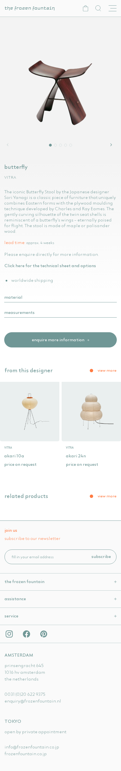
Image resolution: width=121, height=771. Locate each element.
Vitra (10, 177)
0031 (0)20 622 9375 (25, 694)
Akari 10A (14, 455)
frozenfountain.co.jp (26, 753)
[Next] (112, 145)
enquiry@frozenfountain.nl (33, 701)
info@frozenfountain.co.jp (32, 747)
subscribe (101, 556)
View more (107, 370)
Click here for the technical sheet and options (50, 265)
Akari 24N (76, 455)
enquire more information (58, 339)
